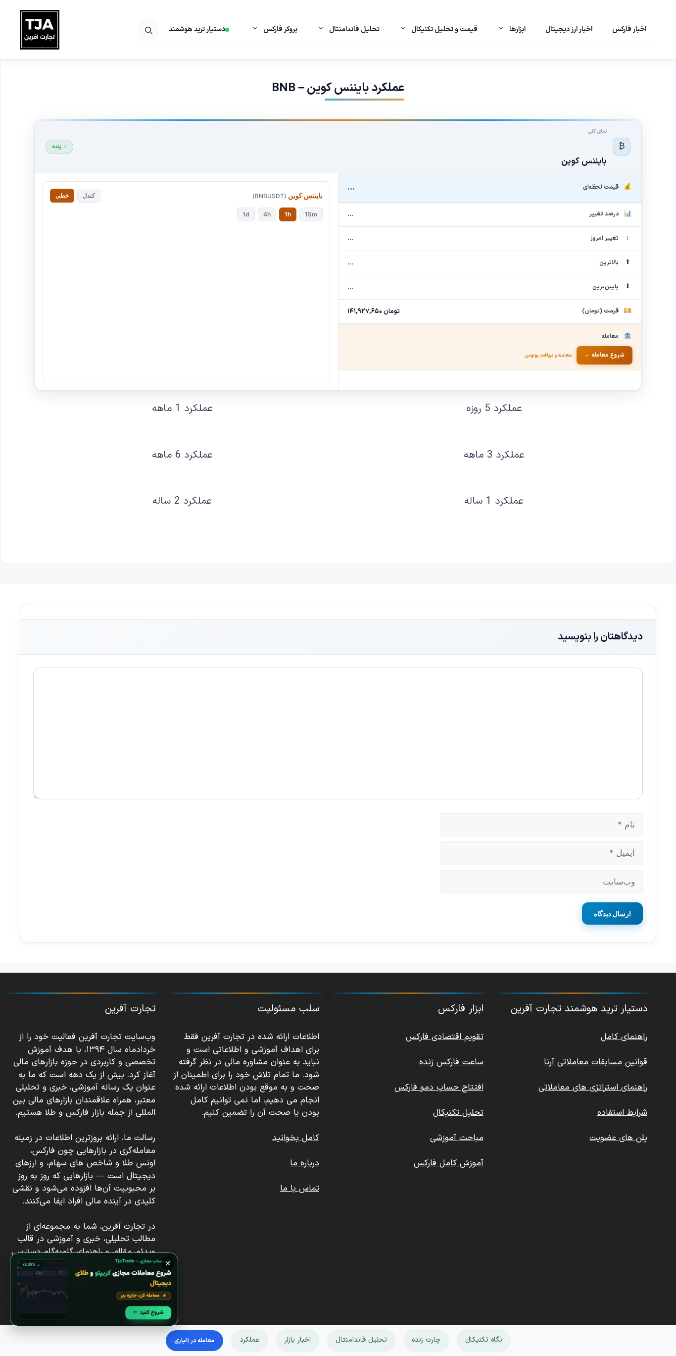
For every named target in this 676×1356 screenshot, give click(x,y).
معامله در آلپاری (194, 1340)
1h (288, 214)
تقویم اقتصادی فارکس (444, 1037)
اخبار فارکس (629, 29)
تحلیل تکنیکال (458, 1112)
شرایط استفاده (622, 1112)
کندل (89, 195)
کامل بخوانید (295, 1138)
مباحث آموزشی (456, 1138)
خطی (62, 195)
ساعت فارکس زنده (451, 1062)
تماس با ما (299, 1188)
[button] (148, 29)
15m (311, 214)
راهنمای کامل (624, 1037)
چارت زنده (426, 1340)
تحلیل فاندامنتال (361, 1340)
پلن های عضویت (618, 1138)
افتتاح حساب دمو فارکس (438, 1087)
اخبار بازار (298, 1340)
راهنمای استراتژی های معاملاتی (592, 1087)
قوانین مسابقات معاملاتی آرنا (595, 1062)
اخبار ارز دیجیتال (568, 29)
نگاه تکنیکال (483, 1340)
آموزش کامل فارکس (448, 1163)
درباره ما (304, 1163)
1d (245, 214)
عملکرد (250, 1340)
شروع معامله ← (604, 355)
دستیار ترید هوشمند (197, 29)
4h (267, 214)
